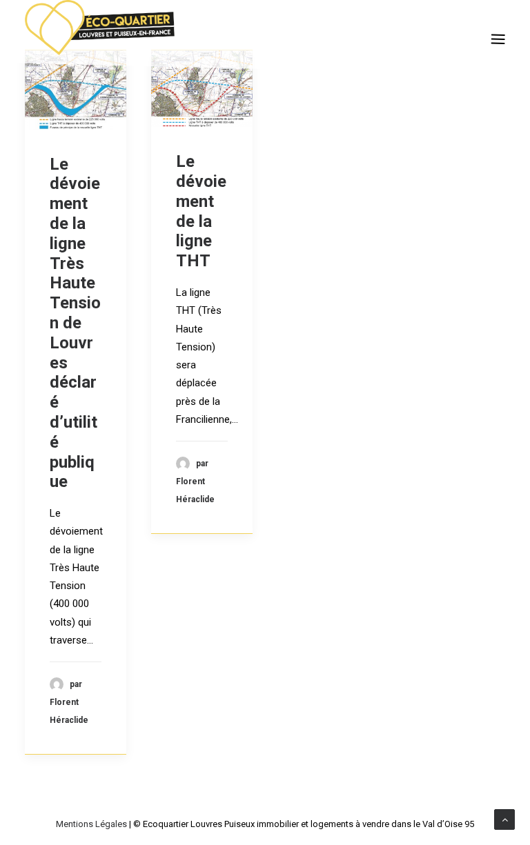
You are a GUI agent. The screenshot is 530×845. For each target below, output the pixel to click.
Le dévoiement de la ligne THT (201, 211)
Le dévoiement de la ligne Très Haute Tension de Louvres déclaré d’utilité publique (75, 323)
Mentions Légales (91, 824)
